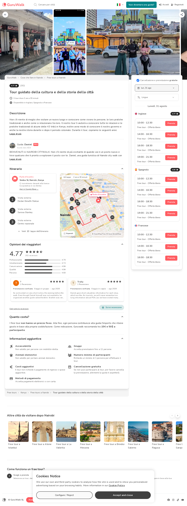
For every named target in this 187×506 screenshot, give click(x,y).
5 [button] (82, 191)
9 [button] (78, 203)
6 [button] (76, 190)
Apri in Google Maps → (29, 189)
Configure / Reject (64, 495)
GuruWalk (12, 77)
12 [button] (94, 216)
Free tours (12, 392)
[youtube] (183, 500)
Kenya (23, 392)
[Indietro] (5, 15)
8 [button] (76, 201)
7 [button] (71, 199)
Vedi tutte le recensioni (19, 309)
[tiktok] (178, 500)
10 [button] (71, 208)
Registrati (179, 4)
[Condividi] (182, 15)
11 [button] (78, 222)
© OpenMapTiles (99, 234)
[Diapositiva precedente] (7, 44)
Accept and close (123, 495)
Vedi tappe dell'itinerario (35, 231)
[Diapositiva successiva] (180, 44)
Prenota (171, 123)
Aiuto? (31, 499)
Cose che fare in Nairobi (32, 77)
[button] (98, 200)
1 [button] (99, 198)
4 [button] (84, 190)
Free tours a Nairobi (56, 77)
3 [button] (90, 188)
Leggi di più (15, 134)
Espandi (69, 233)
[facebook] (169, 500)
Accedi (165, 4)
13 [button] (112, 217)
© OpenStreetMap (113, 234)
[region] (92, 205)
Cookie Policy (117, 485)
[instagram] (173, 500)
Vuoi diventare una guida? (141, 4)
